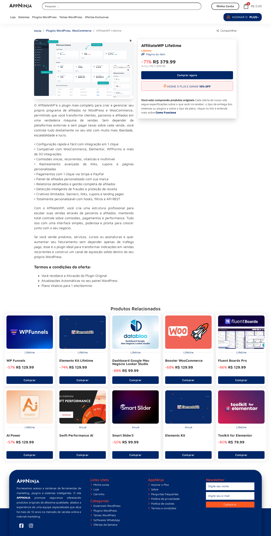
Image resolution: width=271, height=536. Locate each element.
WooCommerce (81, 30)
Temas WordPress (70, 17)
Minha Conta (225, 6)
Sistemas (23, 17)
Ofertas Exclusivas (97, 17)
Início (37, 30)
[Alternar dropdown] (218, 30)
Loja (12, 17)
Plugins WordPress (44, 17)
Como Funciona (166, 112)
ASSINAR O (245, 17)
